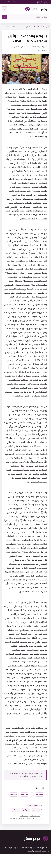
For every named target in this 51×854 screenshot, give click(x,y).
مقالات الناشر (35, 27)
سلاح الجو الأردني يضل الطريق (30, 816)
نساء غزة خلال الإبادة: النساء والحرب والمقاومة (24, 818)
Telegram (24, 794)
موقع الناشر (40, 9)
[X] (44, 2)
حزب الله (16, 810)
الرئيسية (46, 27)
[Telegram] (40, 2)
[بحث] (4, 17)
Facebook (39, 794)
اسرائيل (26, 810)
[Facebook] (47, 2)
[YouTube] (37, 2)
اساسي (35, 810)
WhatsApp (13, 794)
